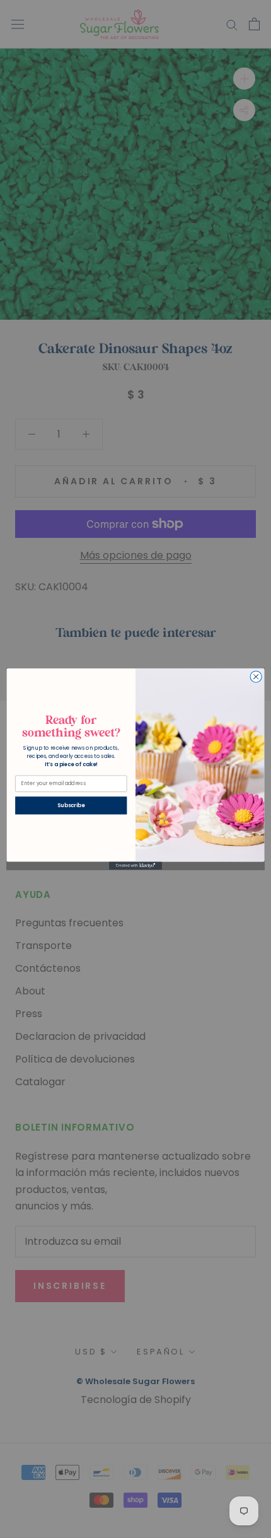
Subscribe (70, 805)
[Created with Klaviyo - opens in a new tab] (135, 866)
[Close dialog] (256, 676)
